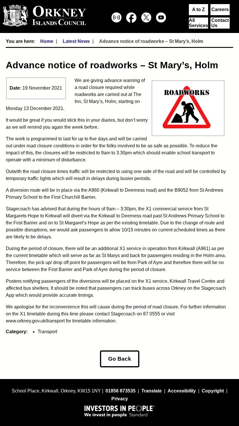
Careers (220, 9)
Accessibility (182, 390)
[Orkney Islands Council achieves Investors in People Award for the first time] (119, 411)
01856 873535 (121, 390)
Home (46, 41)
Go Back (119, 359)
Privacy (119, 398)
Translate (151, 390)
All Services (198, 23)
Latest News (76, 41)
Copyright (213, 390)
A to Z (198, 9)
